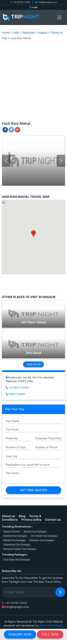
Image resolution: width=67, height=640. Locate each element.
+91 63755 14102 (21, 2)
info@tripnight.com (47, 2)
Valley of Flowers (12, 531)
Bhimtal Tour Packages (35, 531)
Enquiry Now (20, 634)
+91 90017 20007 (19, 387)
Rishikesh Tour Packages (42, 540)
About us (8, 516)
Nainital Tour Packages (14, 540)
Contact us (53, 519)
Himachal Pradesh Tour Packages (20, 549)
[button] (33, 234)
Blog (22, 516)
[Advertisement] (33, 83)
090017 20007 (17, 394)
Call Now (50, 634)
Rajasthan (29, 32)
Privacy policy (31, 519)
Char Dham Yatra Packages (17, 559)
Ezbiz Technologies (51, 625)
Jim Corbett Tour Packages (44, 536)
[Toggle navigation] (59, 17)
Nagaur (42, 32)
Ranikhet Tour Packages (15, 536)
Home (5, 32)
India (16, 32)
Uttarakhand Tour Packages (17, 544)
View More (33, 364)
